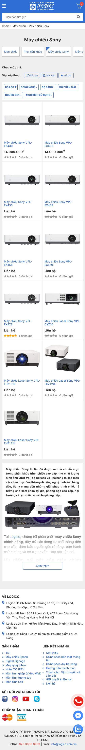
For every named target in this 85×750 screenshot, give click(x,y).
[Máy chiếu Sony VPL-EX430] (22, 120)
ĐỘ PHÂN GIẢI (67, 87)
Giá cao (33, 75)
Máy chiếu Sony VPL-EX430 (18, 144)
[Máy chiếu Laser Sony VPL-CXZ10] (62, 298)
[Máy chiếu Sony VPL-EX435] (22, 179)
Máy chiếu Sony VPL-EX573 (18, 322)
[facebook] (5, 698)
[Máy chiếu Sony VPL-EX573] (22, 298)
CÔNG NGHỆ (28, 87)
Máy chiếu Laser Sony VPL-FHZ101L (22, 382)
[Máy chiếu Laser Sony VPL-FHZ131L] (22, 418)
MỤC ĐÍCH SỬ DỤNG (38, 94)
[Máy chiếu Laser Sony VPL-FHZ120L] (62, 358)
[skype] (37, 698)
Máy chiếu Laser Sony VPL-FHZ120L (62, 382)
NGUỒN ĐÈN (12, 94)
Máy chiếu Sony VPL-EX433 (58, 144)
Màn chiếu (10, 51)
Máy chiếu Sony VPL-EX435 (18, 203)
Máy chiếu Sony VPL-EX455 (18, 263)
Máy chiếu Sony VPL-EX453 (58, 203)
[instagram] (15, 698)
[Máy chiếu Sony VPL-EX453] (62, 179)
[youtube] (26, 698)
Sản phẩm (10, 646)
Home (5, 26)
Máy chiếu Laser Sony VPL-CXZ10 (62, 322)
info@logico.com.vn (63, 744)
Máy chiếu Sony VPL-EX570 (58, 263)
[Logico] (42, 6)
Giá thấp (50, 75)
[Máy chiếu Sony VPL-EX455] (22, 239)
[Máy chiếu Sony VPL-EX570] (62, 239)
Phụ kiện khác (33, 51)
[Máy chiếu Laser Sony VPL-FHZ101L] (22, 358)
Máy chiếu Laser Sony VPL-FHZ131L (22, 441)
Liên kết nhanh (55, 646)
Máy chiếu (19, 26)
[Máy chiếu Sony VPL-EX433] (62, 120)
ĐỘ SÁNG (47, 87)
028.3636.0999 (29, 744)
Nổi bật (67, 75)
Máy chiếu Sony (58, 51)
